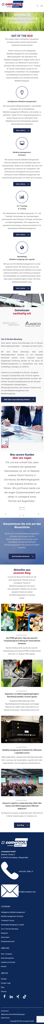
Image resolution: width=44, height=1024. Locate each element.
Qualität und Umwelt (8, 962)
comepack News (21, 635)
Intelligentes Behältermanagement (13, 912)
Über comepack (6, 954)
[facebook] (4, 997)
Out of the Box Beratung (9, 929)
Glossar (4, 991)
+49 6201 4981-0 (26, 871)
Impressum (5, 1011)
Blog (2, 987)
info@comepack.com (27, 892)
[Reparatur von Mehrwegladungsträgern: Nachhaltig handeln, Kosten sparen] (22, 686)
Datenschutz (5, 1018)
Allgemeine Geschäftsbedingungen (13, 1014)
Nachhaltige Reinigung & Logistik (12, 925)
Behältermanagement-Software (12, 916)
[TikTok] (24, 998)
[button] (42, 6)
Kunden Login (6, 983)
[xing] (18, 998)
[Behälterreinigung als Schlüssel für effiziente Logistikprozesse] (22, 740)
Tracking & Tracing (7, 920)
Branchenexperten (7, 958)
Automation (5, 937)
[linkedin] (11, 998)
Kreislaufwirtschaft (7, 941)
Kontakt (4, 979)
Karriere (4, 966)
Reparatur (4, 933)
